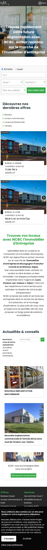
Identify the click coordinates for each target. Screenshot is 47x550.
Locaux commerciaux (14, 118)
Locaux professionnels (15, 122)
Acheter (8, 69)
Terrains (8, 126)
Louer (19, 69)
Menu (44, 3)
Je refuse (27, 538)
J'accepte (9, 538)
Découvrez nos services (23, 475)
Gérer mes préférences (12, 545)
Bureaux (8, 114)
